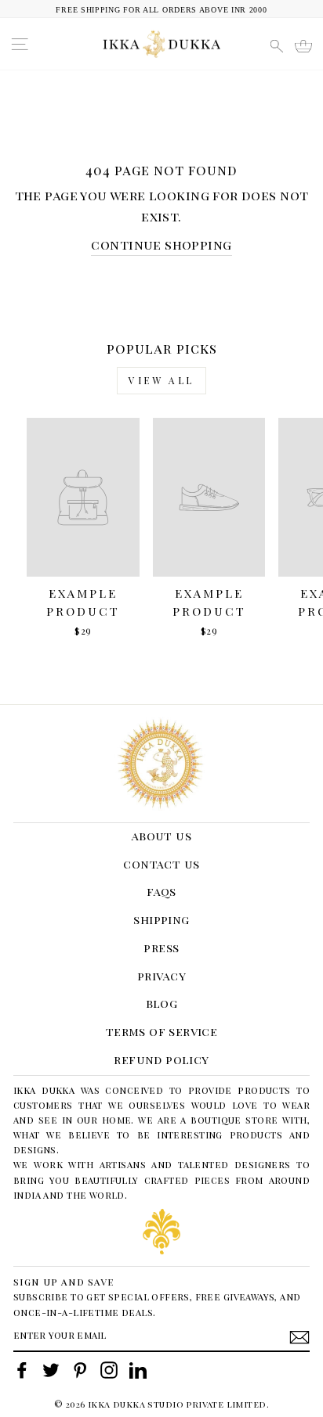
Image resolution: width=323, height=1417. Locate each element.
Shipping (161, 919)
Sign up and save (63, 1281)
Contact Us (161, 864)
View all (161, 380)
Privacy (161, 976)
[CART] (303, 46)
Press (161, 947)
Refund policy (161, 1059)
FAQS (161, 891)
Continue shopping (161, 244)
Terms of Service (162, 1031)
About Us (161, 835)
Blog (162, 1003)
